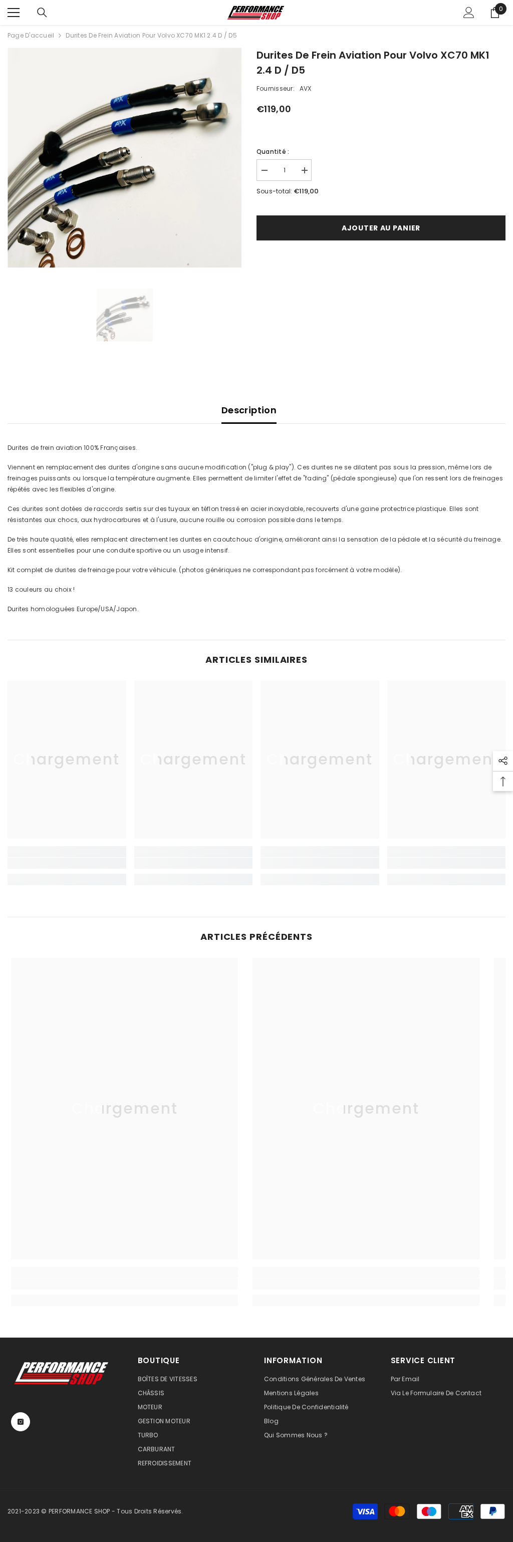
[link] (67, 863)
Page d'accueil (31, 35)
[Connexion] (468, 12)
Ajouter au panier (381, 228)
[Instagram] (20, 1421)
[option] (124, 158)
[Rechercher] (42, 13)
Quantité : (272, 151)
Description (249, 410)
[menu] (14, 13)
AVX (306, 88)
